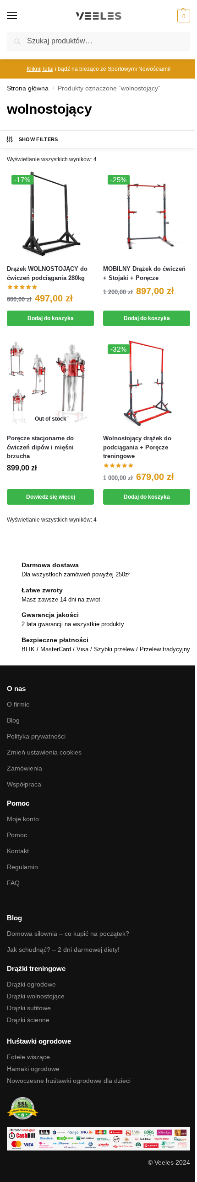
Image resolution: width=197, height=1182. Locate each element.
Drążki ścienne (28, 1020)
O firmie (18, 704)
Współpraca (24, 784)
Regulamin (22, 867)
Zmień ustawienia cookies (44, 752)
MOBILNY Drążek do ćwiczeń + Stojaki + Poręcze (144, 273)
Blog (13, 720)
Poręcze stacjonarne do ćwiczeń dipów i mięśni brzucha (40, 447)
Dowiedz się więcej (50, 497)
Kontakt (18, 851)
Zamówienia (24, 768)
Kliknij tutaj (40, 69)
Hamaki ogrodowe (33, 1068)
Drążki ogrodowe (31, 984)
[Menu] (20, 16)
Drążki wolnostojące (36, 996)
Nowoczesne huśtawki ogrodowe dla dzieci (69, 1080)
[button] (182, 16)
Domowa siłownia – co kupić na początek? (68, 933)
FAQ (13, 882)
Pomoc (17, 835)
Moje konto (23, 819)
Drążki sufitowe (29, 1008)
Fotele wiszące (28, 1057)
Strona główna (28, 88)
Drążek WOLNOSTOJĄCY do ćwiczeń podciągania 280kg (47, 273)
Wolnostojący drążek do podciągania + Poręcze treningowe (137, 447)
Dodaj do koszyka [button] (50, 318)
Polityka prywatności (36, 736)
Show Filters (38, 139)
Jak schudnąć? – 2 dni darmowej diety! (63, 949)
